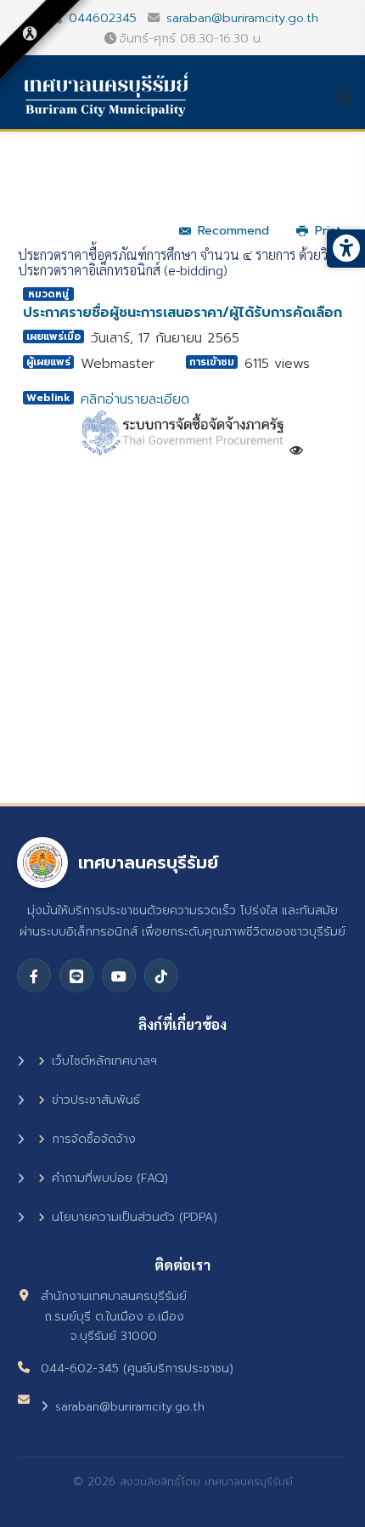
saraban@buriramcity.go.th (242, 17)
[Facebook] (34, 976)
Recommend (233, 231)
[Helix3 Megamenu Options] (350, 97)
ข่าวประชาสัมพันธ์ (96, 1100)
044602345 (103, 17)
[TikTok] (161, 976)
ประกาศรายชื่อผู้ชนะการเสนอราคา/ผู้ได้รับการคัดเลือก (182, 313)
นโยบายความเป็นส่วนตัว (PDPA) (134, 1217)
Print (328, 231)
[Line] (76, 976)
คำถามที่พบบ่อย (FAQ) (110, 1178)
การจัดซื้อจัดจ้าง (94, 1139)
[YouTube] (119, 976)
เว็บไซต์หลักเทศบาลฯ (104, 1061)
